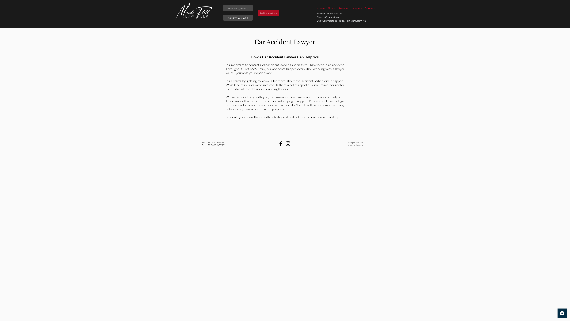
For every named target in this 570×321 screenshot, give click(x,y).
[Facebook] (281, 144)
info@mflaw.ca (355, 142)
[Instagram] (288, 144)
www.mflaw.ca (355, 145)
